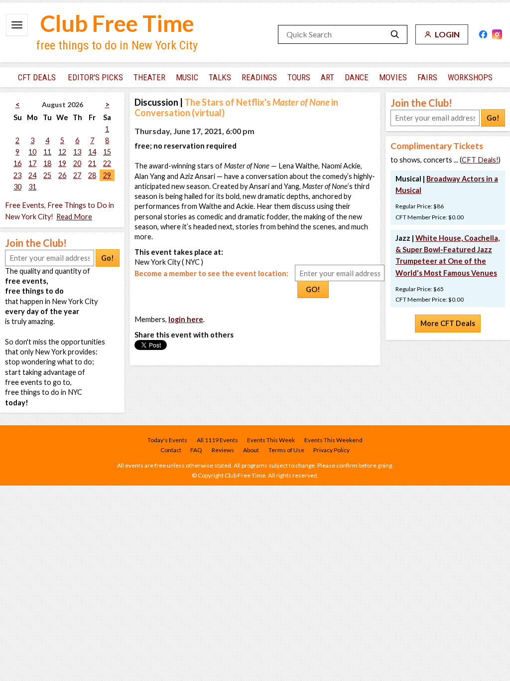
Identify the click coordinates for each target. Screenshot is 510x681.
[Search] (395, 34)
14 (92, 152)
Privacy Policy (331, 450)
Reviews (223, 450)
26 (62, 175)
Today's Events (167, 440)
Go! (107, 258)
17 (32, 163)
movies (393, 77)
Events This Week (271, 440)
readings (259, 77)
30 (17, 186)
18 (47, 163)
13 (77, 152)
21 (92, 163)
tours (298, 77)
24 (32, 175)
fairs (427, 77)
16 (17, 163)
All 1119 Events (217, 440)
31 (32, 186)
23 (17, 175)
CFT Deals (37, 77)
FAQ (196, 450)
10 (32, 152)
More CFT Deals (447, 323)
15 (107, 152)
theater (149, 77)
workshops (470, 77)
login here (185, 319)
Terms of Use (286, 450)
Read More (74, 216)
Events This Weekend (333, 440)
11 (47, 152)
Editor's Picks (95, 77)
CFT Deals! (480, 160)
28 (92, 175)
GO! (313, 289)
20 (77, 163)
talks (220, 77)
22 (107, 163)
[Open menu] (17, 25)
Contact (170, 450)
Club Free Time (117, 23)
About (251, 450)
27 (77, 175)
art (327, 77)
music (187, 77)
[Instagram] (497, 34)
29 (107, 175)
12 (62, 152)
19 (62, 163)
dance (357, 77)
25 (47, 175)
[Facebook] (483, 34)
